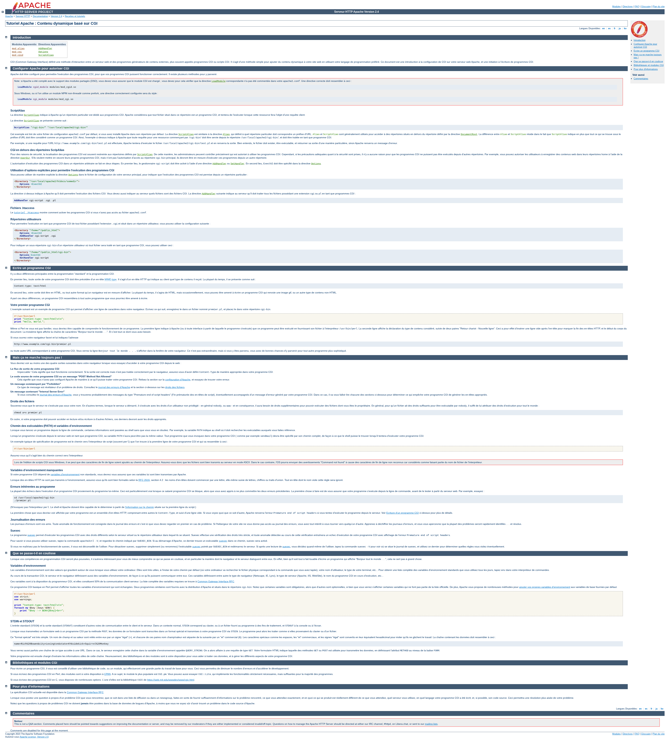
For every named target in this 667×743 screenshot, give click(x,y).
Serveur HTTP (23, 16)
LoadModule (218, 81)
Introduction (639, 40)
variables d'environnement (65, 474)
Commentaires (641, 78)
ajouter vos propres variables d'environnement (544, 587)
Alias (226, 134)
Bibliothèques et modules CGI (649, 65)
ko (625, 28)
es (609, 28)
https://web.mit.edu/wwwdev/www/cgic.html (170, 679)
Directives (628, 6)
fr (614, 28)
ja (619, 28)
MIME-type (111, 279)
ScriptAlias (46, 55)
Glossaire (646, 6)
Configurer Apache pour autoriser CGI (645, 45)
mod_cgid (17, 55)
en (604, 28)
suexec (31, 535)
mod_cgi (17, 51)
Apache (9, 16)
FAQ (637, 6)
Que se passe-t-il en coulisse (648, 61)
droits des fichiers (174, 387)
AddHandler (45, 48)
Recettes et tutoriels (75, 16)
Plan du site (659, 6)
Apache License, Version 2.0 (34, 737)
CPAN (107, 674)
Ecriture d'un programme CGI (402, 512)
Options (43, 51)
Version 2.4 (56, 16)
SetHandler (237, 163)
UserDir (25, 158)
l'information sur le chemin (139, 507)
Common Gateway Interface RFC (215, 581)
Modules (616, 6)
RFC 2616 (144, 480)
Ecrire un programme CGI (646, 51)
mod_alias (18, 48)
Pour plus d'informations (646, 69)
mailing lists (431, 724)
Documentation (40, 16)
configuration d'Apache (177, 379)
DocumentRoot (469, 134)
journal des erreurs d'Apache (114, 387)
